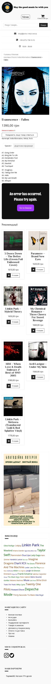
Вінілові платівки (15, 615)
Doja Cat (14, 574)
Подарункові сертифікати (18, 623)
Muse (26, 580)
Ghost (5, 577)
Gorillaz (6, 580)
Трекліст (8, 146)
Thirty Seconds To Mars (24, 595)
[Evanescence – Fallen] (25, 91)
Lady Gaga (35, 555)
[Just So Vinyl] (25, 7)
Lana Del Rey (35, 567)
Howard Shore (17, 589)
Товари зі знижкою (16, 625)
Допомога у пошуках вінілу (19, 628)
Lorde (27, 567)
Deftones (10, 571)
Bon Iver (25, 560)
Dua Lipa (26, 555)
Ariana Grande (18, 550)
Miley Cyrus (20, 584)
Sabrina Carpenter (39, 574)
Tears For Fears (10, 584)
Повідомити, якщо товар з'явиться (19, 135)
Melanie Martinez (16, 580)
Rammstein (16, 555)
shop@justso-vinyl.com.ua (27, 34)
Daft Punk (33, 580)
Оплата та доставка (16, 631)
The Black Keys (13, 577)
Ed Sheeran (35, 571)
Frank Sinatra (25, 573)
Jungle (28, 571)
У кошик (15, 275)
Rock (14, 57)
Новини (11, 636)
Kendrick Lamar (16, 559)
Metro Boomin (36, 577)
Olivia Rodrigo (9, 545)
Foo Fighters (22, 571)
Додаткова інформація (23, 146)
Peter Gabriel (25, 577)
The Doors (30, 563)
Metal (25, 138)
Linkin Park (30, 545)
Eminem (7, 573)
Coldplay (18, 545)
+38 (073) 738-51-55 (27, 40)
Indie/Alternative (23, 57)
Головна (7, 54)
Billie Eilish (41, 580)
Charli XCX (20, 563)
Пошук (43, 25)
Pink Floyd (39, 595)
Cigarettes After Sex (30, 551)
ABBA (15, 571)
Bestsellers (12, 620)
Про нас (11, 633)
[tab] (8, 146)
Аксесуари (12, 617)
